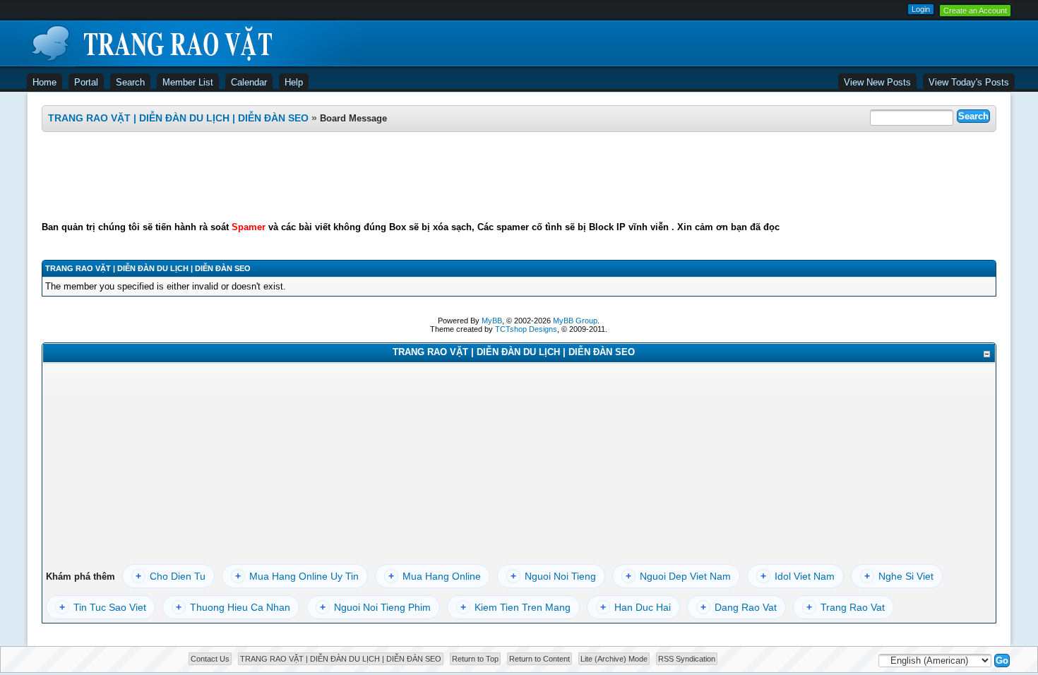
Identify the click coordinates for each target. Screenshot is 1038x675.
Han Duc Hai (635, 607)
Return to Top (475, 659)
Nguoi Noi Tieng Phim (375, 607)
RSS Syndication (686, 659)
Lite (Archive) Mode (614, 659)
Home (44, 82)
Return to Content (539, 659)
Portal (86, 82)
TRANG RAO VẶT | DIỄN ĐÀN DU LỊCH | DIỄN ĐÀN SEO (178, 118)
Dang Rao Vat (738, 607)
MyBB (492, 320)
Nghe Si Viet (898, 576)
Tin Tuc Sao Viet (102, 607)
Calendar (249, 82)
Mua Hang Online (434, 576)
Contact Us (210, 659)
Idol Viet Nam (797, 576)
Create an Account (975, 10)
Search (130, 82)
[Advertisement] (519, 176)
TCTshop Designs (526, 329)
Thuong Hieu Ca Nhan (233, 607)
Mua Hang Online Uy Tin (297, 576)
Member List (187, 82)
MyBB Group (575, 320)
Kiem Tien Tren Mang (515, 607)
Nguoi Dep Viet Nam (678, 576)
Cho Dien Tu (170, 576)
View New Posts (877, 82)
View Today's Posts (969, 82)
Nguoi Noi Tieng (553, 576)
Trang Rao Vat (845, 607)
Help (294, 82)
